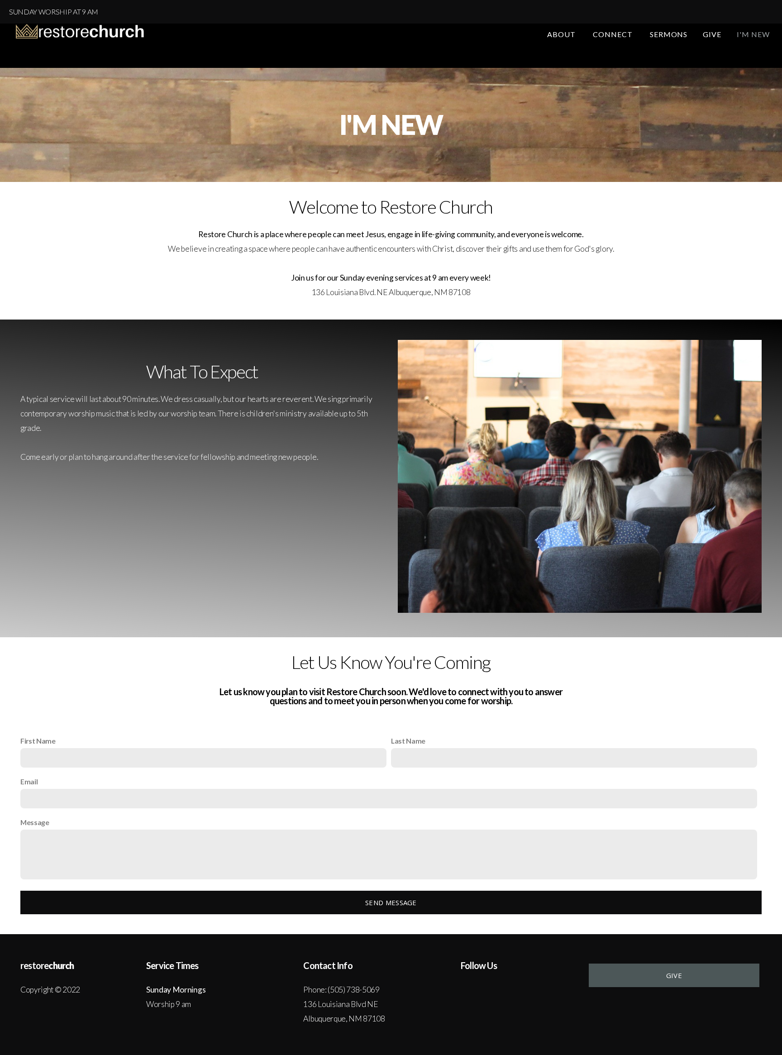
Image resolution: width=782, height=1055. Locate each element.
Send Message (391, 902)
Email (29, 781)
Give (712, 34)
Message (34, 822)
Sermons (669, 34)
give (674, 975)
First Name (38, 740)
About (562, 34)
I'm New (753, 34)
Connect (613, 34)
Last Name (408, 740)
